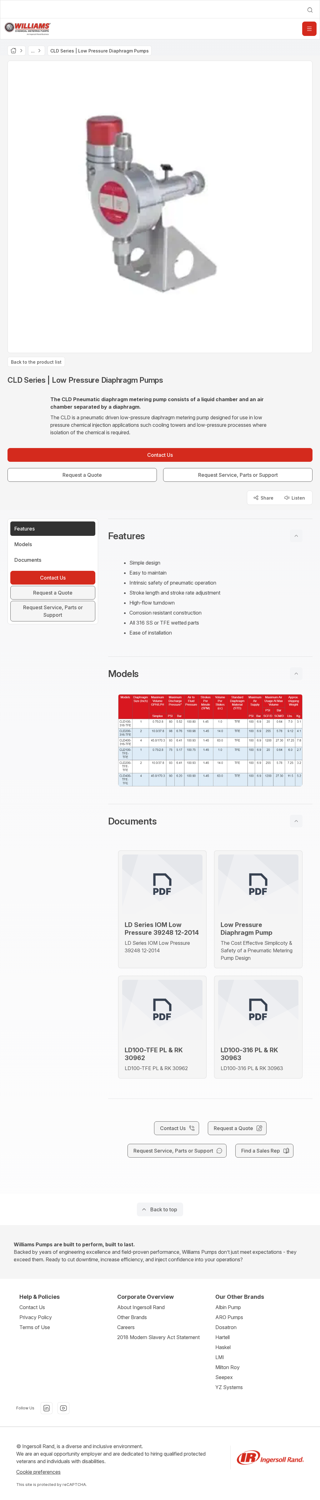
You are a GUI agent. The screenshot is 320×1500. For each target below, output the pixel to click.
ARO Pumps (229, 1317)
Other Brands (132, 1317)
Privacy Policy (35, 1317)
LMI (219, 1357)
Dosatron (226, 1327)
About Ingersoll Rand (141, 1307)
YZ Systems (229, 1387)
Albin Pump (228, 1307)
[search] (310, 10)
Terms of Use (34, 1327)
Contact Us (32, 1307)
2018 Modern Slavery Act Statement (158, 1337)
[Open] (309, 29)
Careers (126, 1327)
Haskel (223, 1347)
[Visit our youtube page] (63, 1408)
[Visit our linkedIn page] (46, 1408)
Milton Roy (227, 1367)
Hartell (222, 1337)
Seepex (224, 1377)
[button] (210, 536)
